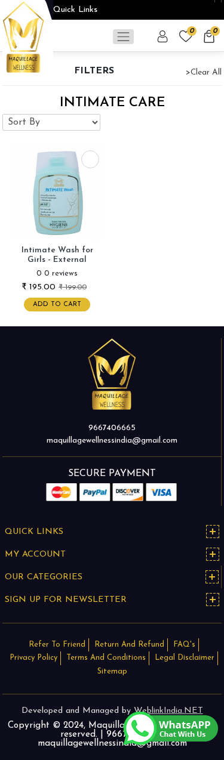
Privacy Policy (33, 658)
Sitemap (112, 671)
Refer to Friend (57, 644)
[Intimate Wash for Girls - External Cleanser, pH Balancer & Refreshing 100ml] (57, 191)
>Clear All (204, 72)
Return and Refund (129, 644)
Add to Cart (57, 304)
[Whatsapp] (170, 728)
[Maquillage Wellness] (23, 36)
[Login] (163, 36)
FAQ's (184, 644)
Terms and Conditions (106, 658)
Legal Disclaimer (184, 658)
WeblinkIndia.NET (168, 710)
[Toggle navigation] (123, 36)
